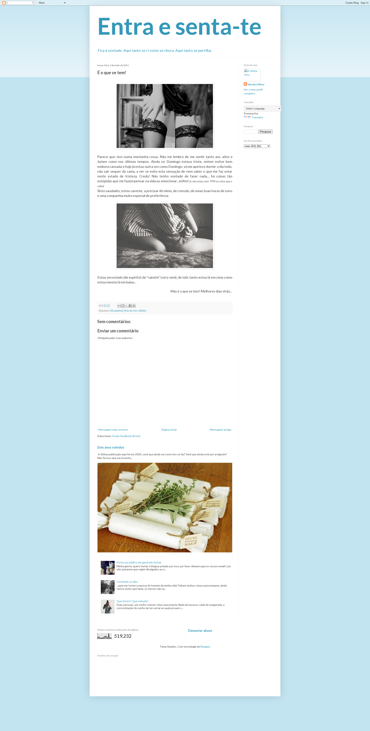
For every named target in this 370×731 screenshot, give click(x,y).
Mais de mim (130, 310)
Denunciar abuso (200, 630)
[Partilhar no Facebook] (130, 306)
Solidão (142, 310)
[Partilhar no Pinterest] (134, 306)
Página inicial (169, 429)
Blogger (205, 646)
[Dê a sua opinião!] (123, 306)
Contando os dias (127, 581)
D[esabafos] (116, 310)
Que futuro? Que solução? (132, 601)
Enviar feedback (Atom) (126, 436)
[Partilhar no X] (127, 306)
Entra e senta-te (179, 26)
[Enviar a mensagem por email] (119, 306)
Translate (257, 117)
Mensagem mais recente (113, 429)
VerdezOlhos (256, 84)
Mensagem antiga (220, 429)
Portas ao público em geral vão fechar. (139, 562)
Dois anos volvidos (110, 447)
